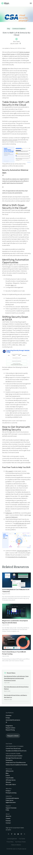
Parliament (8, 513)
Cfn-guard (8, 471)
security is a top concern (9, 140)
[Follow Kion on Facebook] (11, 834)
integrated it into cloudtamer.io (17, 557)
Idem (12, 285)
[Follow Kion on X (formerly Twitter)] (8, 834)
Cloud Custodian (22, 550)
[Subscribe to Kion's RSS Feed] (24, 834)
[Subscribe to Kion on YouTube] (18, 834)
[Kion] (5, 3)
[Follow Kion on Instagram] (21, 834)
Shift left (4, 68)
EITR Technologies (23, 54)
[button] (16, 3)
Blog (8, 28)
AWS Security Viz (20, 523)
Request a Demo (13, 736)
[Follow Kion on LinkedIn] (15, 834)
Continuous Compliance (18, 28)
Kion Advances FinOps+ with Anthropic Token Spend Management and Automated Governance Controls (16, 678)
